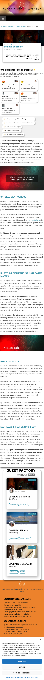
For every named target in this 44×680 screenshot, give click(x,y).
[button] (41, 639)
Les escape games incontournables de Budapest (20, 612)
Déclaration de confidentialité (25, 677)
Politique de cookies (10, 677)
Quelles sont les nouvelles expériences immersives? (20, 625)
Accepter (22, 661)
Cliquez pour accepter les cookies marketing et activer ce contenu (22, 178)
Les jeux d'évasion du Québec (13, 609)
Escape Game (20, 27)
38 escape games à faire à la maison (16, 631)
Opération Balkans (33, 220)
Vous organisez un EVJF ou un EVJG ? (16, 629)
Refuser (22, 667)
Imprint (37, 677)
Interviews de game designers (13, 634)
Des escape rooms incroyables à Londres (17, 616)
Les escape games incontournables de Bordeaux (20, 607)
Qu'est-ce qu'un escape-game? (14, 627)
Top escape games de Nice (12, 605)
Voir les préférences (22, 673)
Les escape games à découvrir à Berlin (16, 614)
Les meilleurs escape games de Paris (16, 603)
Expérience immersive (7, 27)
